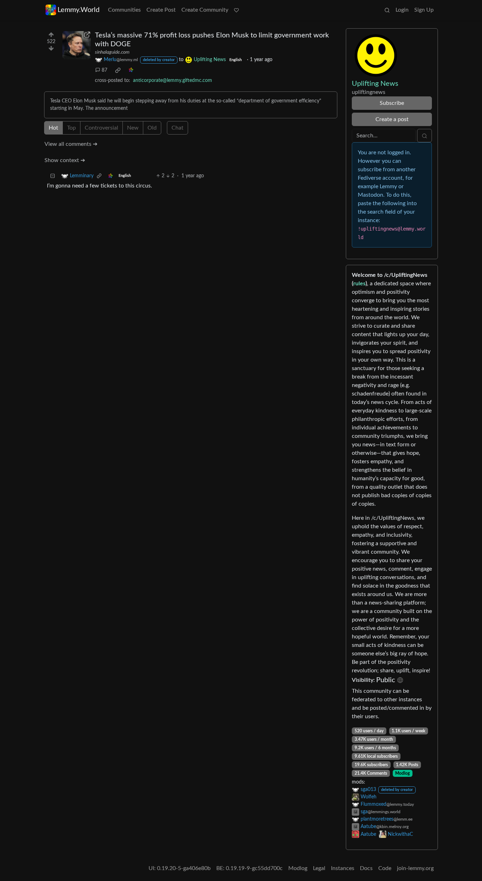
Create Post (161, 10)
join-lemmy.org (415, 868)
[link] (117, 70)
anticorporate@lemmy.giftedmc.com (172, 80)
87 (104, 70)
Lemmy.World (79, 9)
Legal (319, 868)
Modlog (402, 773)
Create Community (204, 10)
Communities (124, 10)
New (133, 128)
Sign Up (424, 10)
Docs (366, 868)
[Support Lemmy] (236, 10)
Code (384, 868)
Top (71, 128)
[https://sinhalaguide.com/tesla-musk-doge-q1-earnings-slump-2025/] (76, 45)
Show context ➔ (64, 160)
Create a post (392, 119)
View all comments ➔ (70, 144)
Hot (53, 128)
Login (402, 10)
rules (359, 283)
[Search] (387, 10)
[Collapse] (52, 176)
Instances (342, 868)
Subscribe (392, 103)
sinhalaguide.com (112, 52)
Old (152, 128)
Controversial (101, 128)
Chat (177, 128)
